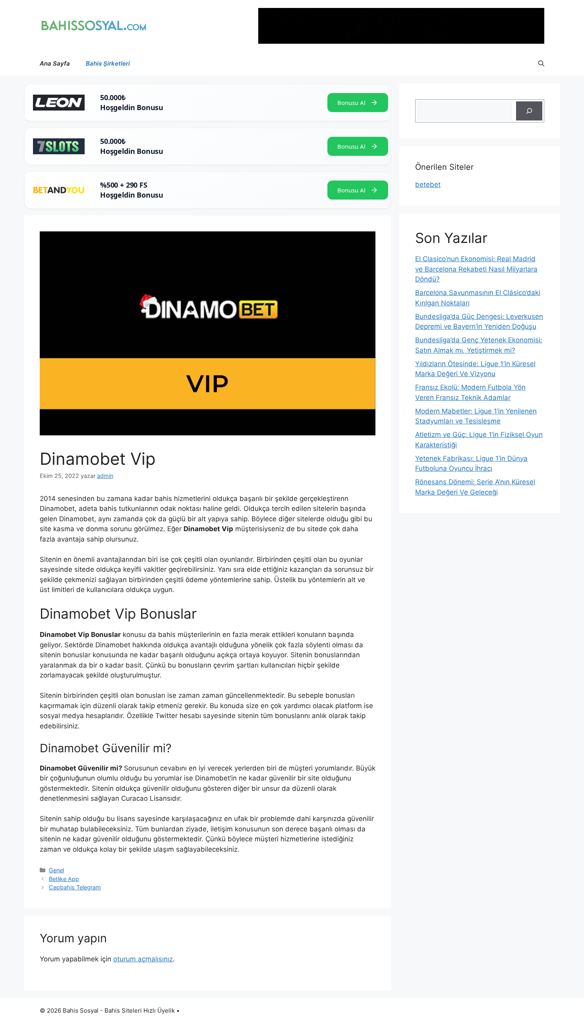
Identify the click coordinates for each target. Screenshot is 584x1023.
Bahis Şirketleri (108, 63)
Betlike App (64, 878)
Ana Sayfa (55, 63)
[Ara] (529, 110)
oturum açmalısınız (143, 959)
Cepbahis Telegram (75, 887)
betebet (428, 184)
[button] (541, 64)
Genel (56, 870)
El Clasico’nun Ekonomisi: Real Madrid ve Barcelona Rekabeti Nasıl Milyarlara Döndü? (476, 269)
